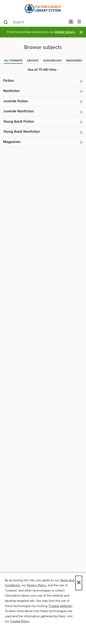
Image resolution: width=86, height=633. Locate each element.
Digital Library (65, 32)
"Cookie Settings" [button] (60, 606)
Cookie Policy (19, 621)
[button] (43, 81)
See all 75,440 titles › (43, 70)
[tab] (13, 60)
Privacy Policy (36, 585)
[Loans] (71, 22)
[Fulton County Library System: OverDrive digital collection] (43, 8)
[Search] (5, 22)
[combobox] (34, 22)
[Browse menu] (79, 22)
